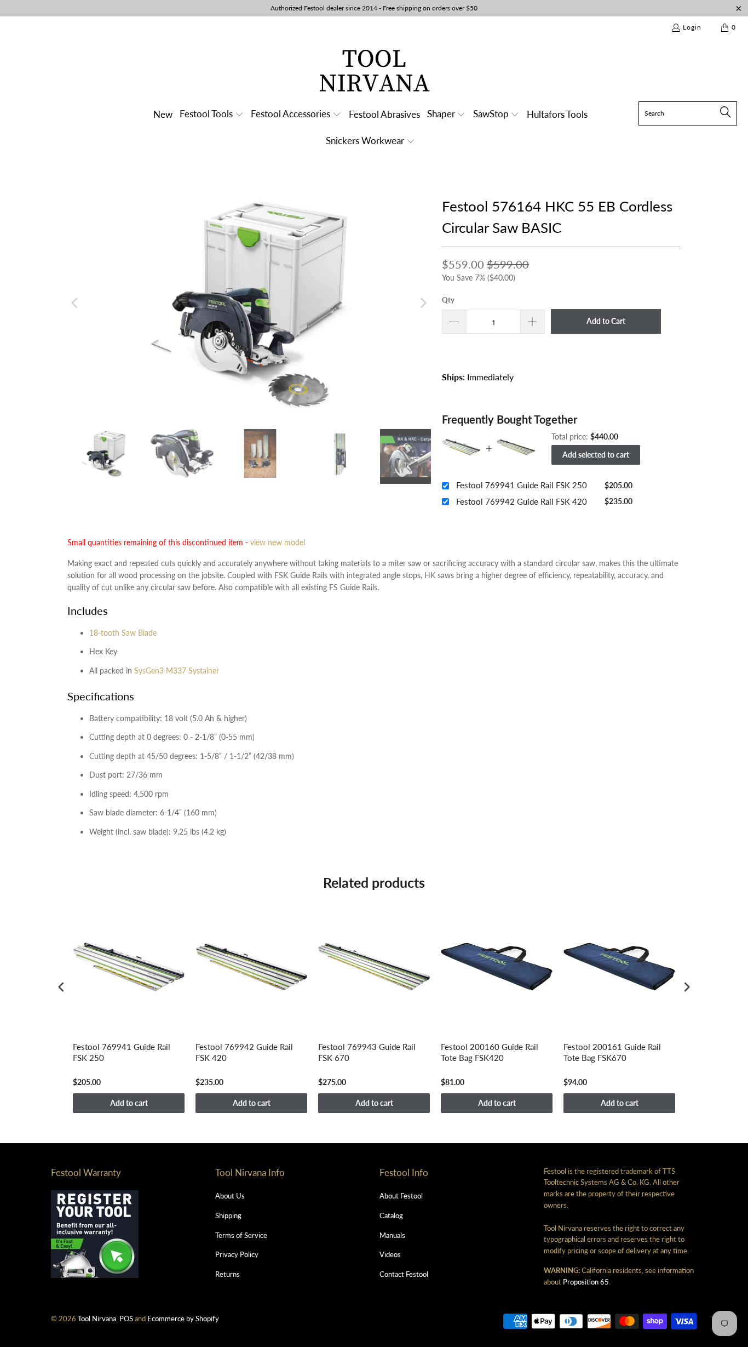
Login (692, 27)
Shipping (228, 1215)
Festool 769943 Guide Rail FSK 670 (367, 1052)
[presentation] (61, 986)
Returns (227, 1274)
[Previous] (75, 303)
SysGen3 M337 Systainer (176, 670)
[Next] (422, 303)
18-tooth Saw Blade (123, 632)
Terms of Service (241, 1235)
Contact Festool (403, 1274)
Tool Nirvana (97, 1318)
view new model (277, 542)
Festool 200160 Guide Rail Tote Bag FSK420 (489, 1052)
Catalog (391, 1215)
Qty (448, 299)
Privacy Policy (236, 1254)
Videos (390, 1254)
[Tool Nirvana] (374, 72)
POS (126, 1318)
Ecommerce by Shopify (183, 1318)
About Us (230, 1195)
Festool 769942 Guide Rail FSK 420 (521, 501)
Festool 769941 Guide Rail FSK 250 (521, 485)
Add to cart (129, 1103)
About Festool (401, 1195)
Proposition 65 (586, 1281)
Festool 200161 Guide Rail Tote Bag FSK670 (612, 1052)
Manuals (392, 1235)
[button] (212, 114)
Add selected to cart (595, 454)
